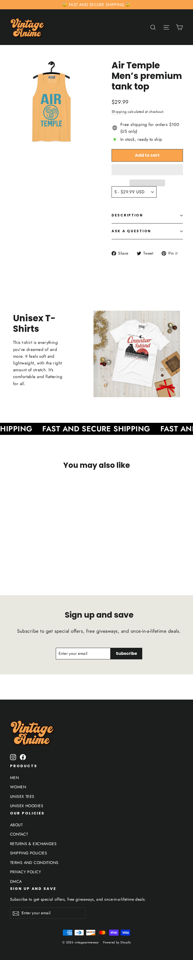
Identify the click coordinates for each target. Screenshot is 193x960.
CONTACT (19, 834)
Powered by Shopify (117, 942)
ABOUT (16, 825)
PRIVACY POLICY (25, 872)
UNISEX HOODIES (26, 806)
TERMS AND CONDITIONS (34, 862)
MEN (14, 778)
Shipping (119, 111)
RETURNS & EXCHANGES (33, 844)
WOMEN (18, 787)
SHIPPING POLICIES (28, 853)
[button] (147, 169)
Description (127, 215)
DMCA (16, 881)
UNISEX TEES (22, 796)
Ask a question (131, 231)
